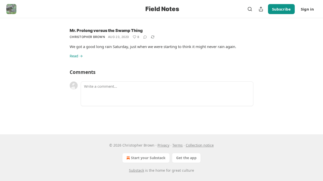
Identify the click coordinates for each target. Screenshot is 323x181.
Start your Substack (148, 157)
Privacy (163, 145)
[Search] (250, 9)
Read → (76, 55)
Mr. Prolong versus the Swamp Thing (106, 30)
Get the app (186, 157)
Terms (177, 145)
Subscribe (281, 9)
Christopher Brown (87, 37)
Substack (136, 170)
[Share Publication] (261, 9)
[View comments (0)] (145, 37)
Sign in (307, 9)
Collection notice (200, 145)
